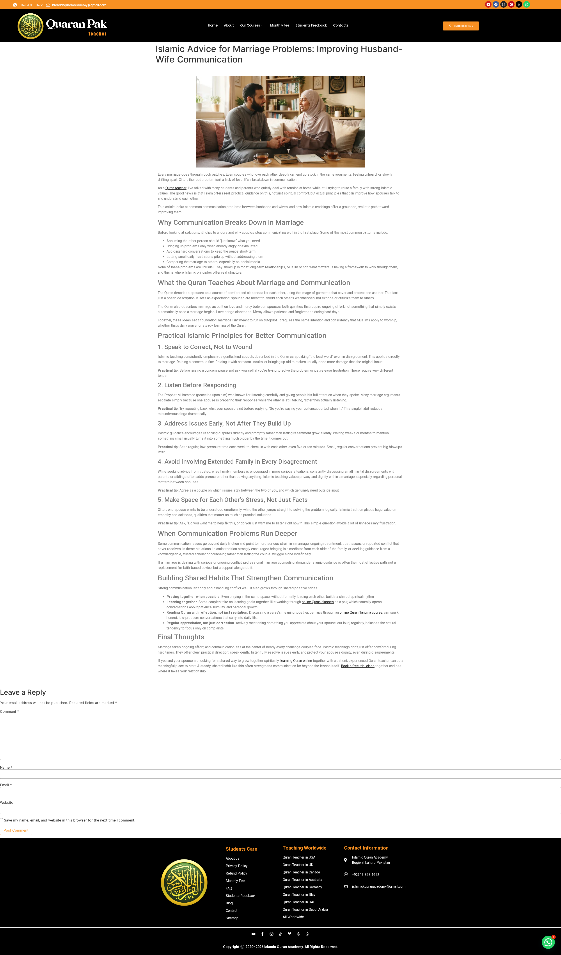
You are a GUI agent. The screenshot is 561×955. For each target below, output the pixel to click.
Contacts (340, 25)
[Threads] (519, 4)
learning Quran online (296, 661)
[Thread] (298, 933)
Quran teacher (175, 188)
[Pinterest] (511, 4)
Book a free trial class (358, 666)
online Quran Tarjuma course (361, 612)
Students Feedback (311, 25)
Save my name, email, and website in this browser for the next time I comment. (69, 820)
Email (6, 785)
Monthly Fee (279, 25)
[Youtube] (488, 4)
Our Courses (250, 25)
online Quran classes (318, 602)
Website (6, 802)
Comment (9, 711)
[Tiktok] (280, 933)
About (229, 25)
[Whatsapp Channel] (307, 933)
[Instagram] (503, 4)
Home (212, 25)
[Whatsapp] (526, 4)
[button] (548, 942)
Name (6, 767)
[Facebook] (496, 4)
